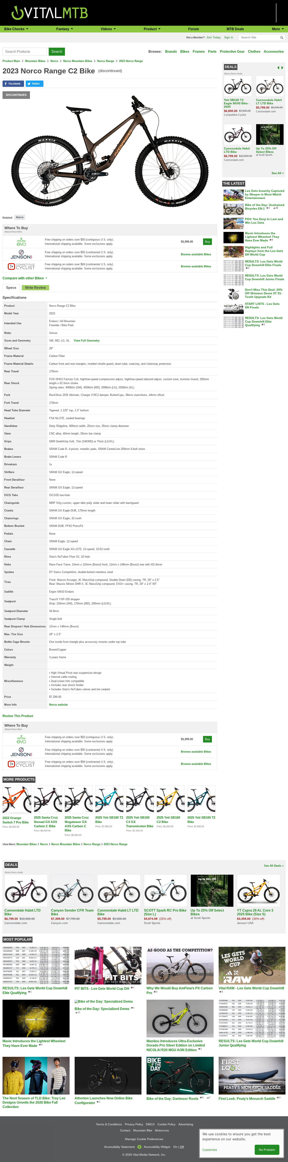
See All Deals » (274, 865)
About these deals (233, 73)
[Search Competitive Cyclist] (21, 266)
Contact (125, 1130)
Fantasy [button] (63, 29)
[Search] (281, 37)
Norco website (58, 704)
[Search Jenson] (21, 254)
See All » (278, 173)
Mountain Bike (142, 1130)
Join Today (213, 37)
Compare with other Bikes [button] (24, 278)
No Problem (267, 1149)
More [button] (276, 29)
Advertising (185, 1124)
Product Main (11, 61)
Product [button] (150, 29)
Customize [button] (209, 1149)
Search (56, 51)
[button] (13, 84)
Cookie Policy (166, 1124)
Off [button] (182, 1147)
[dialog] (241, 1143)
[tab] (11, 288)
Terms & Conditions (109, 1124)
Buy (207, 241)
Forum (193, 29)
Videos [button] (107, 29)
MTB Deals (235, 29)
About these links (13, 231)
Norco (54, 61)
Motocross (162, 1130)
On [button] (175, 1147)
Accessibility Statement (119, 1147)
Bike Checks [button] (14, 29)
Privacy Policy (134, 1124)
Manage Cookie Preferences (144, 1139)
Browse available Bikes (196, 254)
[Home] (50, 12)
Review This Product (18, 716)
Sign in (228, 37)
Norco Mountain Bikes (77, 61)
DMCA (150, 1124)
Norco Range (105, 61)
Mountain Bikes (35, 61)
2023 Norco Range (131, 61)
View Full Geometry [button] (87, 340)
